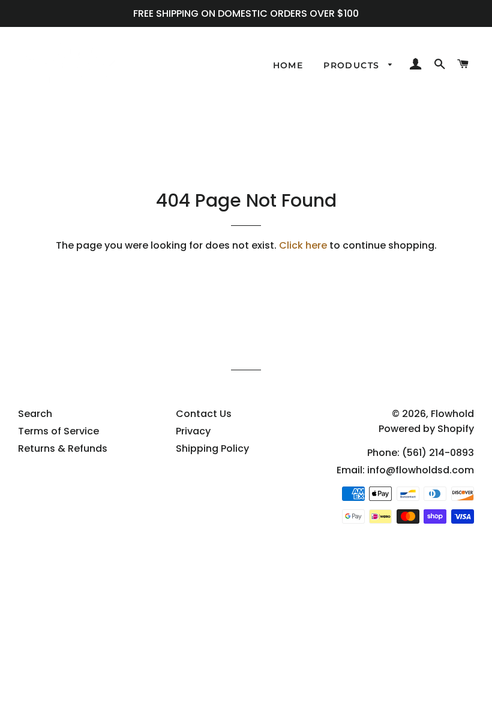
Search (35, 414)
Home (288, 65)
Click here (303, 245)
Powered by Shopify (426, 429)
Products (353, 65)
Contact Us (204, 414)
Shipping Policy (212, 448)
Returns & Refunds (62, 448)
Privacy (193, 431)
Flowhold (452, 414)
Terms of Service (58, 431)
